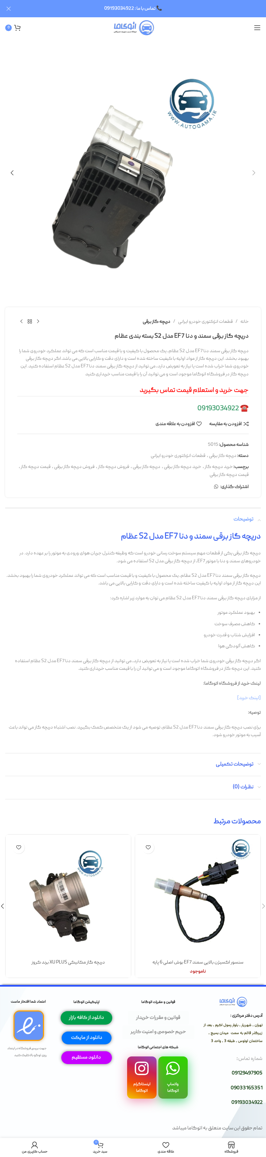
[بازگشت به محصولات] (30, 322)
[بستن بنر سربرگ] (8, 8)
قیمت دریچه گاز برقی (229, 474)
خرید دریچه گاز (219, 466)
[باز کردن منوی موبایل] (257, 28)
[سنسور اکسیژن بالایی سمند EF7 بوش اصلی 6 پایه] (198, 897)
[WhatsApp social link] (216, 487)
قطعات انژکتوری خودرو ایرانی (205, 321)
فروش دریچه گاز (113, 466)
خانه (244, 321)
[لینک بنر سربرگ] (143, 8)
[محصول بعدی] (21, 322)
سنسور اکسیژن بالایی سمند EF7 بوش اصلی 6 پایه (197, 962)
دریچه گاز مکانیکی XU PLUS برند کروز (68, 962)
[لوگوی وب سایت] (133, 28)
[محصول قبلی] (38, 322)
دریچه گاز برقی (156, 321)
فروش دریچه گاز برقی (74, 466)
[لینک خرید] (249, 698)
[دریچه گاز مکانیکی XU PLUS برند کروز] (68, 897)
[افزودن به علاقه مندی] (148, 847)
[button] (254, 173)
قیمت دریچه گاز (36, 466)
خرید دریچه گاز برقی (182, 466)
